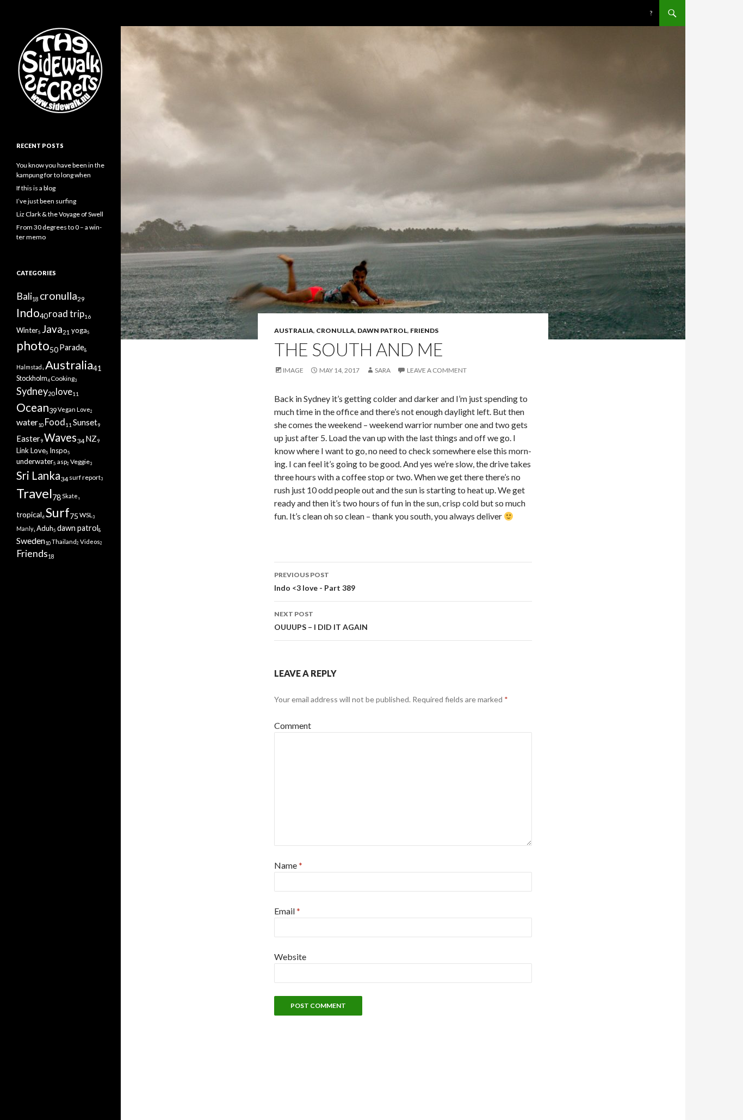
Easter (28, 438)
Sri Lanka (38, 475)
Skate (70, 495)
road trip (66, 313)
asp (62, 461)
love (63, 391)
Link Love (31, 450)
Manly (24, 528)
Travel (34, 493)
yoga (79, 330)
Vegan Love (74, 409)
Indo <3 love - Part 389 (314, 581)
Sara (383, 370)
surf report (85, 477)
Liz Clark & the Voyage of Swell (59, 214)
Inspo (58, 450)
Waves (60, 437)
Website (290, 956)
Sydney (32, 391)
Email (287, 911)
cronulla (335, 330)
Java (52, 329)
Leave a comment (437, 370)
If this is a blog (35, 188)
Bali (24, 296)
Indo (28, 313)
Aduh (44, 528)
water (27, 422)
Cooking (63, 378)
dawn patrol (382, 330)
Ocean (32, 407)
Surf (58, 512)
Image (293, 370)
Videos (90, 541)
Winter (27, 330)
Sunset (85, 422)
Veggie (80, 461)
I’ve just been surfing (46, 201)
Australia (293, 330)
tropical (29, 514)
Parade (71, 347)
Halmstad (29, 366)
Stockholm (31, 378)
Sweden (30, 540)
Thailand (64, 541)
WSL (85, 515)
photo (32, 345)
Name (288, 865)
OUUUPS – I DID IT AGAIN (321, 621)
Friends (424, 330)
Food (55, 422)
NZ (91, 438)
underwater (34, 461)
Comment (292, 725)
